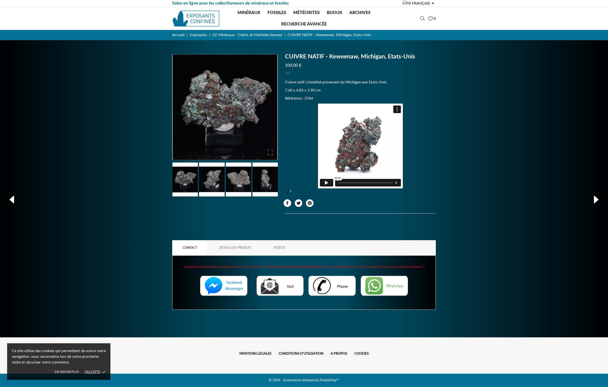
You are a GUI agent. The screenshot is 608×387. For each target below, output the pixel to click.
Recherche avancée (304, 24)
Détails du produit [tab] (235, 247)
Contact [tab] (190, 247)
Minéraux (249, 13)
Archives (359, 13)
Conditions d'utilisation (301, 353)
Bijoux (334, 13)
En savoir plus (67, 372)
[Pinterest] (310, 203)
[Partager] (287, 203)
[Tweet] (298, 203)
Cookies (361, 353)
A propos (339, 353)
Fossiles (276, 13)
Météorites (306, 13)
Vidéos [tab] (279, 247)
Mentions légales (255, 353)
